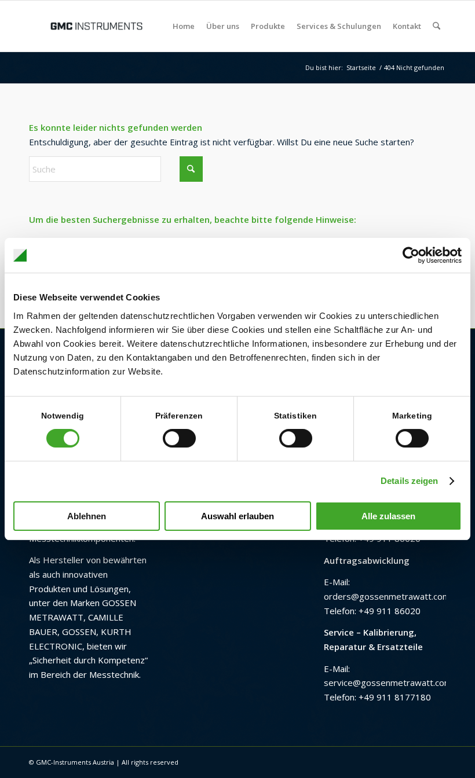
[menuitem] (183, 26)
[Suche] (436, 26)
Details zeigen (409, 481)
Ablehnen (86, 516)
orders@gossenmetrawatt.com (387, 596)
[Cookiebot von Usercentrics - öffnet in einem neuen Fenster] (411, 255)
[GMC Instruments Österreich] (96, 26)
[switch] (179, 438)
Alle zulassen (388, 516)
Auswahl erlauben (237, 516)
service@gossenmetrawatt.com (388, 682)
